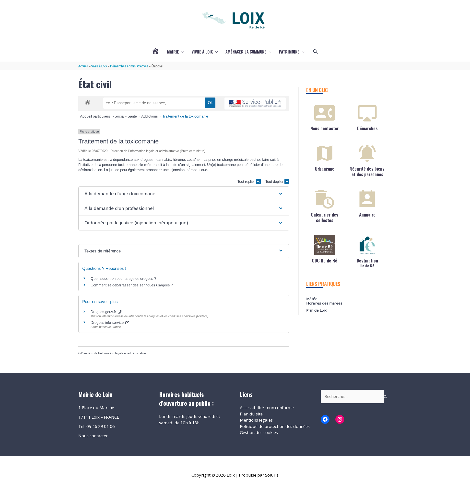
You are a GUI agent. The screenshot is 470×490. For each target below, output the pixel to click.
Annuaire (367, 214)
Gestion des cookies (259, 432)
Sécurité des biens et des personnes (367, 171)
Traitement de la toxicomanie (185, 116)
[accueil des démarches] (87, 101)
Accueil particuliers (95, 116)
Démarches (367, 128)
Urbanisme (324, 168)
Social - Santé (126, 116)
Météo (311, 298)
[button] (315, 52)
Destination (367, 262)
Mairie (173, 52)
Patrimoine (289, 52)
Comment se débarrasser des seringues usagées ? (132, 285)
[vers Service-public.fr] (255, 103)
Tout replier (246, 181)
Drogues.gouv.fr (104, 312)
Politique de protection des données (275, 426)
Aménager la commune (245, 52)
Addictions (150, 116)
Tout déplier (274, 181)
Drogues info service (108, 322)
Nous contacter (324, 128)
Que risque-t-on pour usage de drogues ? (123, 278)
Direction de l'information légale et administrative (113, 353)
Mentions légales (256, 420)
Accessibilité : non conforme (267, 407)
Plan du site (251, 414)
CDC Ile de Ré (324, 260)
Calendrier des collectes (324, 217)
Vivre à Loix (202, 52)
